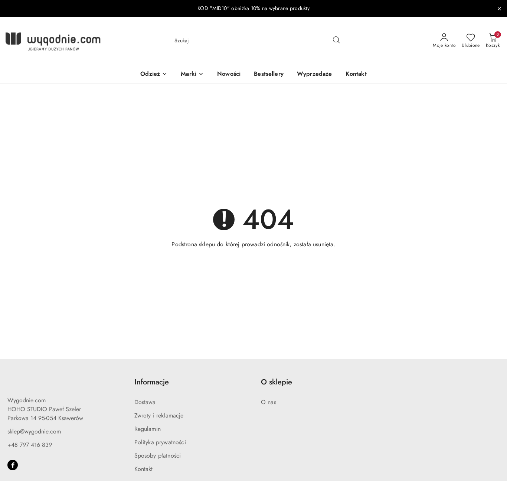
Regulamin (147, 429)
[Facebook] (12, 465)
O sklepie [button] (276, 382)
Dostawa (145, 402)
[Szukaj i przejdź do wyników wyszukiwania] (336, 40)
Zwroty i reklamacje (159, 415)
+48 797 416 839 (29, 445)
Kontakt (143, 469)
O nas (268, 402)
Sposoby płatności (157, 455)
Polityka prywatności (160, 442)
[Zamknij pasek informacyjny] (499, 8)
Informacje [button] (151, 382)
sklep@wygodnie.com (34, 431)
